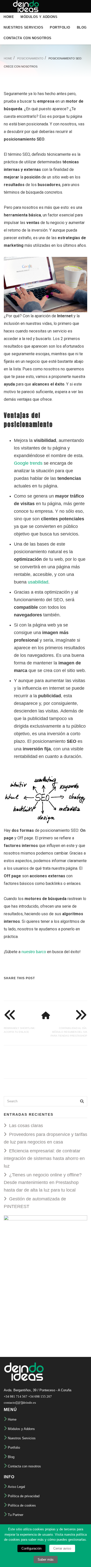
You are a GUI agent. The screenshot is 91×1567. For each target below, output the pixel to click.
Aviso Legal (16, 1487)
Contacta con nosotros (28, 38)
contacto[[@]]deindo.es (20, 1402)
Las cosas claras (26, 1125)
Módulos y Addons (38, 17)
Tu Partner (15, 1515)
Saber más (46, 1559)
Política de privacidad (23, 1496)
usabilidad (38, 582)
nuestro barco (33, 952)
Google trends (28, 463)
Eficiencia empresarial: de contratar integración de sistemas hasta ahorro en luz (44, 1158)
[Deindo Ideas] (24, 6)
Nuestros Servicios (23, 27)
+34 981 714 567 (15, 1396)
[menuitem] (9, 17)
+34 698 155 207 (40, 1396)
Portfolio (60, 27)
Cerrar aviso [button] (62, 1548)
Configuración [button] (31, 1548)
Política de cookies (22, 1505)
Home (9, 17)
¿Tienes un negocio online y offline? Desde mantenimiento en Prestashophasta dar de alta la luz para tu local (43, 1182)
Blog (82, 27)
